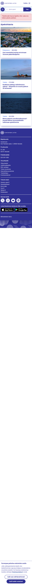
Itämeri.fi (3, 190)
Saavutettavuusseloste (7, 171)
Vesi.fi (2, 188)
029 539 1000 (5, 157)
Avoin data (4, 186)
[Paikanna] (3, 9)
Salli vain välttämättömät (16, 577)
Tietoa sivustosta (6, 169)
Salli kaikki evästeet (16, 581)
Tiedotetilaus (4, 173)
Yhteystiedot (4, 163)
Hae (27, 9)
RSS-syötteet (4, 167)
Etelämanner (4, 192)
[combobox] (15, 9)
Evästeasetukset (5, 175)
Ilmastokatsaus (5, 184)
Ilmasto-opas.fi (5, 182)
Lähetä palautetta (6, 165)
